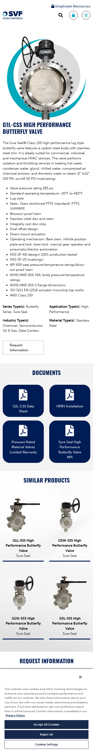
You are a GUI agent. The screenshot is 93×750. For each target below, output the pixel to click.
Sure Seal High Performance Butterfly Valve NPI (69, 449)
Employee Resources (72, 6)
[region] (46, 709)
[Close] (80, 677)
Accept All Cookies (46, 724)
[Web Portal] (73, 15)
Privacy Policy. (15, 715)
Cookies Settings (46, 744)
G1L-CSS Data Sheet (23, 408)
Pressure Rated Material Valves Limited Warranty (23, 447)
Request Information (19, 347)
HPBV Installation (69, 406)
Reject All (46, 734)
